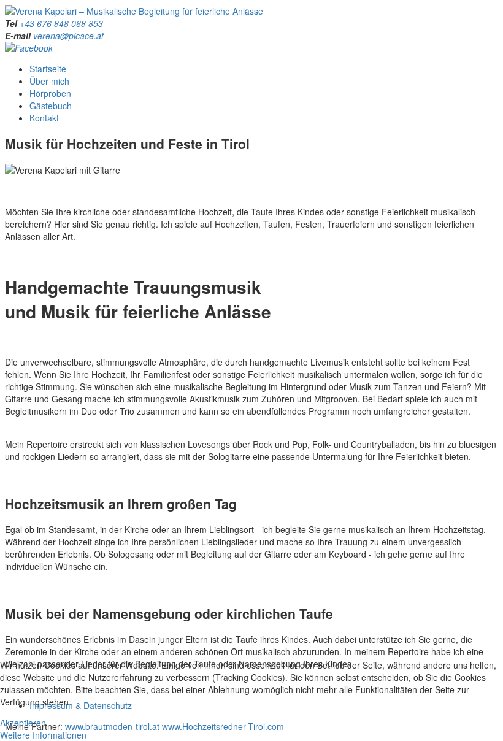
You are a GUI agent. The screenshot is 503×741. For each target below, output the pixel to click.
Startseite (47, 69)
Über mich (49, 81)
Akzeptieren (23, 722)
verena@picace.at (68, 35)
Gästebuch (50, 105)
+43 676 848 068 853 (61, 23)
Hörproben (50, 93)
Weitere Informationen (43, 735)
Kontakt (44, 118)
